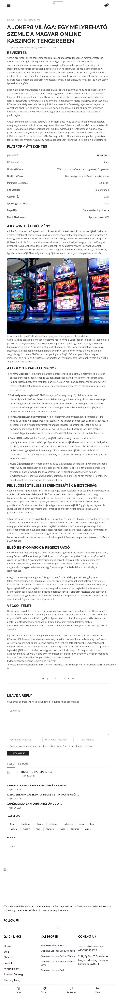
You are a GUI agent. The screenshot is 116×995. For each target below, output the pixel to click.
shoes (62, 829)
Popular (23, 764)
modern (26, 829)
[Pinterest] (55, 678)
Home (10, 19)
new (38, 829)
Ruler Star (43, 47)
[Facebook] (47, 678)
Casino (39, 824)
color (81, 824)
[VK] (51, 678)
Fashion (13, 829)
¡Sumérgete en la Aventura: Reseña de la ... (34, 804)
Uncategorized (32, 19)
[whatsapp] (69, 678)
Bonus (12, 824)
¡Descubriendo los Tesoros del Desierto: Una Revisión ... (43, 794)
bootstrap (26, 824)
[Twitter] (43, 678)
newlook (50, 829)
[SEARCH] (106, 846)
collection (53, 824)
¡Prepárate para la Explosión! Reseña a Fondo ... (37, 785)
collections (68, 824)
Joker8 (39, 336)
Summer (75, 829)
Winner (88, 829)
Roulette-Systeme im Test (37, 772)
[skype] (72, 678)
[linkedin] (64, 678)
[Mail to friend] (60, 678)
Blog (19, 19)
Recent (11, 764)
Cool (92, 824)
